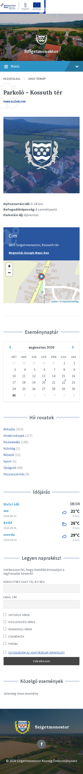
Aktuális (9, 429)
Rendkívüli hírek (20, 629)
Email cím (10, 597)
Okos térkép (37, 79)
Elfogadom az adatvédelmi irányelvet (37, 652)
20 (43, 382)
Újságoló (9, 467)
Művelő (8, 455)
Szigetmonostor (41, 51)
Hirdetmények (13, 435)
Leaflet (54, 301)
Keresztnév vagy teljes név (24, 582)
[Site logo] (41, 44)
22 (63, 382)
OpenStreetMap (70, 301)
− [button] (9, 272)
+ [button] (9, 266)
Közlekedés (11, 442)
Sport (7, 461)
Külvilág (9, 448)
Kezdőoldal (11, 79)
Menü (15, 66)
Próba (13, 644)
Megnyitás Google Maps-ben (29, 253)
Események (16, 636)
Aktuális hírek (19, 615)
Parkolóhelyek (14, 101)
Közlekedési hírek (22, 622)
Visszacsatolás (14, 474)
